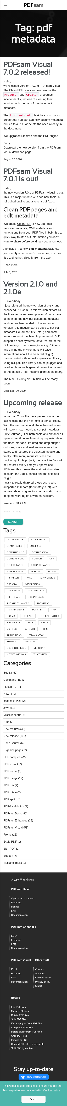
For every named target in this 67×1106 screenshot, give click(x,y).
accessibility (15, 539)
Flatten (36, 571)
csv (51, 559)
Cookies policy (43, 977)
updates (30, 641)
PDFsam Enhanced (18, 603)
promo (11, 616)
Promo (7, 834)
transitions (14, 635)
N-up (6, 722)
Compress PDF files (22, 1027)
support (30, 629)
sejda (44, 622)
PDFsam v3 (43, 603)
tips (45, 629)
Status (38, 986)
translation (37, 635)
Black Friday (39, 539)
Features (16, 902)
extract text (15, 571)
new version (47, 578)
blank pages (14, 546)
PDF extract (10, 764)
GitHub (52, 571)
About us (40, 973)
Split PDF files (18, 1019)
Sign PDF (9, 848)
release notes (50, 616)
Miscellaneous (12, 714)
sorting (12, 629)
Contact (39, 969)
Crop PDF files (19, 1036)
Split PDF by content (22, 1048)
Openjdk (12, 584)
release (28, 616)
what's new (40, 654)
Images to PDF (12, 700)
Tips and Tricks (12, 862)
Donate (15, 906)
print (54, 610)
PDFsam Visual (16, 610)
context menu (15, 559)
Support (8, 855)
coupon (37, 559)
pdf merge (13, 590)
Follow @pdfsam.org (36, 1077)
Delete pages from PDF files (26, 1031)
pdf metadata (36, 590)
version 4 (40, 648)
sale (30, 622)
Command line (12, 679)
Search (13, 521)
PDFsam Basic (36, 597)
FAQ (13, 911)
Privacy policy (42, 981)
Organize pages (13, 750)
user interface (16, 648)
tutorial (12, 641)
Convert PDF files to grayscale (27, 1044)
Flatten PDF (10, 686)
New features (11, 729)
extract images (40, 565)
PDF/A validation (13, 806)
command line (15, 552)
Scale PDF (10, 841)
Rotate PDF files (20, 1015)
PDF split (9, 799)
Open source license (22, 898)
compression (40, 552)
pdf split (37, 610)
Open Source (11, 743)
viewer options (16, 654)
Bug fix (7, 672)
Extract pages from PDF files (26, 1023)
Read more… (11, 265)
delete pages (15, 565)
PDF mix (8, 785)
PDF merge (10, 778)
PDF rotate (10, 792)
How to (7, 693)
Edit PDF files (18, 1007)
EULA (14, 936)
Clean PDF (16, 90)
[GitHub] (30, 880)
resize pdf (13, 622)
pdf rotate (13, 597)
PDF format (10, 771)
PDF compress (12, 757)
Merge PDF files (20, 1011)
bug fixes (36, 546)
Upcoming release (32, 402)
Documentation (19, 915)
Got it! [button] (33, 1099)
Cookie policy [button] (51, 1090)
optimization (32, 584)
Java (29, 578)
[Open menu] (5, 5)
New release (11, 736)
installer (13, 578)
